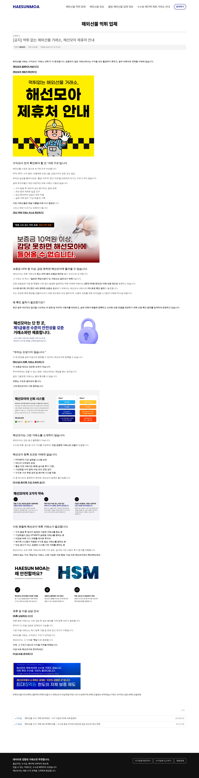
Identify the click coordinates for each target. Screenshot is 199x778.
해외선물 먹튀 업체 (76, 6)
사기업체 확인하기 (143, 760)
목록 (183, 710)
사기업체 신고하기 (163, 760)
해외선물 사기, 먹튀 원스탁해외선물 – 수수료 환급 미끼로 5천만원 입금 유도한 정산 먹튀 (62, 724)
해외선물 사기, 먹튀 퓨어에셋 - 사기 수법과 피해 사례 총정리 (50, 718)
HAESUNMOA (26, 7)
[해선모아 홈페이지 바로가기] (26, 66)
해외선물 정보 (97, 6)
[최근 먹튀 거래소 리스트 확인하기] (28, 212)
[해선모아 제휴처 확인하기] (25, 72)
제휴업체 (180, 760)
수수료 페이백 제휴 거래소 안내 (153, 6)
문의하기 (180, 6)
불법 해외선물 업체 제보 (120, 6)
